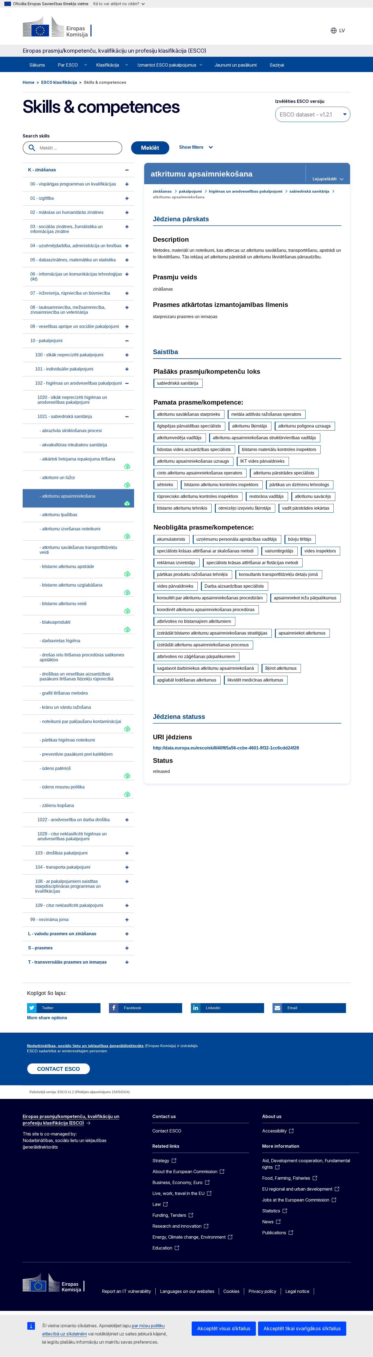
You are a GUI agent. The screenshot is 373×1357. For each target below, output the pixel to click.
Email (292, 1008)
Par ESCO (68, 65)
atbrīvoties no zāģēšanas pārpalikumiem (196, 656)
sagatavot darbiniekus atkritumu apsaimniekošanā (205, 668)
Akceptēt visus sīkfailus (223, 1328)
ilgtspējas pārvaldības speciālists (189, 426)
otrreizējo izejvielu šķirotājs (244, 508)
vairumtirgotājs (279, 551)
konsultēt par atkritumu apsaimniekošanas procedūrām (210, 598)
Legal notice (297, 1291)
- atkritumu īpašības (58, 514)
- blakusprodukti (55, 622)
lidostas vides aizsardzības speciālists (194, 449)
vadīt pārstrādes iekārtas (305, 508)
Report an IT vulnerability (126, 1291)
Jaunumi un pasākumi (236, 65)
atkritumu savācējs (313, 496)
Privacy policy (262, 1291)
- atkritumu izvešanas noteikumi (70, 529)
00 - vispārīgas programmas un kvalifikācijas (73, 184)
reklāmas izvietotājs (176, 562)
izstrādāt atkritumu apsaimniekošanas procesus (203, 644)
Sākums (37, 65)
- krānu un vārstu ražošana (65, 707)
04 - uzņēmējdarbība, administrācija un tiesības (76, 245)
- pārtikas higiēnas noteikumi (67, 740)
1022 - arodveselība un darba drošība (73, 819)
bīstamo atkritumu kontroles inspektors (221, 484)
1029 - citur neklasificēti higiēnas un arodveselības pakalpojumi (72, 836)
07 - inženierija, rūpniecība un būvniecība (70, 293)
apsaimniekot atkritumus (302, 633)
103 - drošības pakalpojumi (61, 853)
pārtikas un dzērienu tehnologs (299, 484)
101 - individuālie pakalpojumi (64, 369)
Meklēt (150, 148)
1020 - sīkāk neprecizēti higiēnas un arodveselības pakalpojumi (72, 400)
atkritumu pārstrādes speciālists (283, 473)
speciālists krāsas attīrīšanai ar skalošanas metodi (205, 551)
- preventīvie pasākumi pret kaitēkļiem (76, 754)
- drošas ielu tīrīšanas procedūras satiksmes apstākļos (82, 657)
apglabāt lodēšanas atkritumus (186, 680)
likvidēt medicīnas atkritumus (255, 680)
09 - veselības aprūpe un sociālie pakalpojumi (74, 326)
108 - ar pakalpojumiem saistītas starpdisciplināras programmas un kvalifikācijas (68, 886)
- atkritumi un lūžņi (57, 477)
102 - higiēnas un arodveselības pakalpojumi (78, 383)
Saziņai (277, 65)
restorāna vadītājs (266, 496)
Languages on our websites (187, 1291)
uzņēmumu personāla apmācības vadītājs (236, 539)
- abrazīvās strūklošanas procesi (71, 430)
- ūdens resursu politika (62, 787)
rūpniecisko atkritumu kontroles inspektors (197, 496)
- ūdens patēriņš (55, 768)
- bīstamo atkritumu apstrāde (67, 566)
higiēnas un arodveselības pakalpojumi (245, 191)
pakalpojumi (190, 191)
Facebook (132, 1008)
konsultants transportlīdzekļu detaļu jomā (278, 574)
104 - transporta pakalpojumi (62, 867)
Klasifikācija (107, 65)
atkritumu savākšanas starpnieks (188, 414)
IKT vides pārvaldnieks (262, 461)
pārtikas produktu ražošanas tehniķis (192, 574)
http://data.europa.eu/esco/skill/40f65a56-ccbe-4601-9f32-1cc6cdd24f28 (226, 748)
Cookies (231, 1291)
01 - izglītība (42, 198)
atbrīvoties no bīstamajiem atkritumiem (194, 621)
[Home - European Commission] (67, 27)
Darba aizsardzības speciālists (234, 586)
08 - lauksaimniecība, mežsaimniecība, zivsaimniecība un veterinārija (67, 310)
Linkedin (213, 1008)
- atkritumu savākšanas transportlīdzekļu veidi (78, 550)
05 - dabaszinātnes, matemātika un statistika (73, 260)
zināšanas (162, 191)
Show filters (191, 147)
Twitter (48, 1008)
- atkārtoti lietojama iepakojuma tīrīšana (77, 459)
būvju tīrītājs (299, 539)
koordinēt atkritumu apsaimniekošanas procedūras (205, 609)
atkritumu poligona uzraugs (304, 426)
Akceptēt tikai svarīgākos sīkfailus (302, 1328)
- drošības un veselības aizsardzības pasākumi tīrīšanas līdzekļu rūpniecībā (77, 676)
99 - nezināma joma (49, 919)
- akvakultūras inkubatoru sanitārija (73, 445)
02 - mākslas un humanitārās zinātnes (66, 212)
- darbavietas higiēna (60, 640)
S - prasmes (40, 948)
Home (28, 82)
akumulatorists (171, 539)
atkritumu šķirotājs (249, 426)
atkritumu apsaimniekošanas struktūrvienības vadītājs (264, 437)
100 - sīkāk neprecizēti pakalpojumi (69, 354)
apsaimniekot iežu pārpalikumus (305, 598)
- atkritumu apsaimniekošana (67, 496)
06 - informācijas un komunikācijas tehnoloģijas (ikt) (76, 276)
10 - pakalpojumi (46, 340)
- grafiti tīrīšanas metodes (64, 693)
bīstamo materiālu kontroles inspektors (279, 449)
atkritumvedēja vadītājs (179, 437)
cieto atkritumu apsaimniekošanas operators (199, 473)
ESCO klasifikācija (59, 82)
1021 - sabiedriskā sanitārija (64, 416)
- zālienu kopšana (57, 805)
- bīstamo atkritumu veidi (63, 603)
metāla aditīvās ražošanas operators (266, 414)
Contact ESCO (166, 1131)
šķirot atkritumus (281, 668)
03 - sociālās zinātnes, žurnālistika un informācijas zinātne (66, 229)
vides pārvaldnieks (175, 586)
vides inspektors (320, 551)
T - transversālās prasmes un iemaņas (67, 962)
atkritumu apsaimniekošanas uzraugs (193, 461)
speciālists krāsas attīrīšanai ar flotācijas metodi (252, 562)
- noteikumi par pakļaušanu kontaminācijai (80, 721)
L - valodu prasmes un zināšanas (62, 933)
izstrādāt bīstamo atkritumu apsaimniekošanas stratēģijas (212, 633)
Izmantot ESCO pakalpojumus (166, 65)
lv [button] (342, 30)
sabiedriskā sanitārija (309, 191)
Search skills (36, 136)
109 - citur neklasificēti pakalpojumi (69, 905)
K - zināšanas (42, 170)
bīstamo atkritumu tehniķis (182, 508)
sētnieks (165, 484)
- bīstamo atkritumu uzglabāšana (71, 585)
